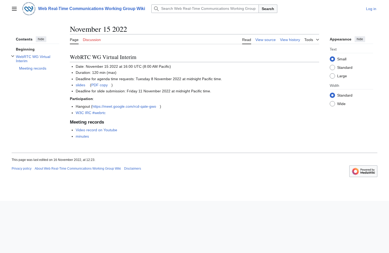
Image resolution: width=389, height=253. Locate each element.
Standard (344, 67)
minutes (82, 136)
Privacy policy (21, 168)
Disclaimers (132, 168)
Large (342, 76)
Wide (341, 104)
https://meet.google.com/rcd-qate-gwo (124, 106)
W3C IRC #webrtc (91, 113)
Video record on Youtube (96, 130)
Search (268, 9)
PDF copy (99, 85)
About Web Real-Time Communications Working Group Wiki (78, 168)
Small (341, 59)
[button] (14, 8)
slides (80, 85)
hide (41, 39)
